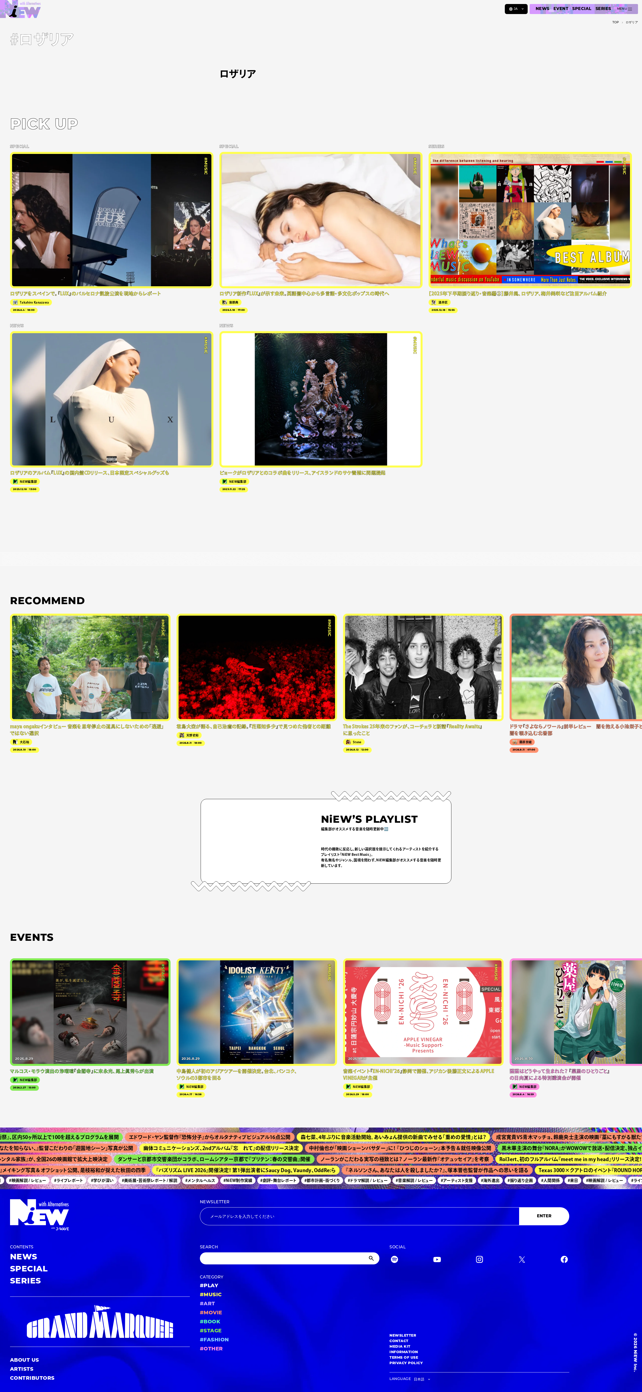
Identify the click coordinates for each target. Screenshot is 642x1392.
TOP (615, 22)
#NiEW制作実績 (203, 1180)
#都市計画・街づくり (287, 1180)
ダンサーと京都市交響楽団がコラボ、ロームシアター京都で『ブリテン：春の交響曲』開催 (169, 1159)
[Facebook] (564, 1260)
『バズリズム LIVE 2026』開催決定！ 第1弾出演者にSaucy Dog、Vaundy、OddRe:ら (206, 1170)
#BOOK (210, 1322)
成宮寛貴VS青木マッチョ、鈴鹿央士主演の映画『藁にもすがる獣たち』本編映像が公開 (527, 1137)
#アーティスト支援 (422, 1180)
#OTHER (211, 1349)
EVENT (560, 9)
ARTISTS (21, 1369)
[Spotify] (394, 1260)
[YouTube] (437, 1260)
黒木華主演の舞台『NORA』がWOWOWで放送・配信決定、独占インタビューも (533, 1148)
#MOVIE (211, 1313)
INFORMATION (403, 1352)
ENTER (544, 1216)
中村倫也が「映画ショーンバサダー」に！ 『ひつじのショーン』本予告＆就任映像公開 (348, 1148)
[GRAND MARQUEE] (100, 1321)
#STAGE (211, 1331)
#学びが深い (67, 1180)
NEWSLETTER (215, 1202)
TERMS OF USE (403, 1358)
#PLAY (209, 1285)
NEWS (542, 9)
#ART (207, 1304)
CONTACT (398, 1341)
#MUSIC (211, 1294)
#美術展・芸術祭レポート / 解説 (114, 1180)
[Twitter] (522, 1260)
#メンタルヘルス (165, 1180)
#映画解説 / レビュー (569, 1180)
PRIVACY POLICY (406, 1363)
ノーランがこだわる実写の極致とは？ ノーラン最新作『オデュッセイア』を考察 (360, 1159)
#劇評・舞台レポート (243, 1180)
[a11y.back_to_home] (20, 11)
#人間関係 (515, 1180)
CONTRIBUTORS (32, 1378)
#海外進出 (455, 1180)
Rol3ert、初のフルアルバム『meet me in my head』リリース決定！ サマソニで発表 (543, 1159)
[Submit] (371, 1258)
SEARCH (209, 1247)
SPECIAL (581, 9)
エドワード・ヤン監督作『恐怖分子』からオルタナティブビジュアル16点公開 (147, 1137)
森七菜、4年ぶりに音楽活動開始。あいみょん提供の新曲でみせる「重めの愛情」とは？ (331, 1137)
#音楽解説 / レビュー (379, 1180)
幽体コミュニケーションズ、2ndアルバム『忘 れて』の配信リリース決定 (169, 1148)
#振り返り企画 (485, 1180)
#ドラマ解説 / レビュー (333, 1180)
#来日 (538, 1180)
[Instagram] (479, 1260)
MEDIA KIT (399, 1347)
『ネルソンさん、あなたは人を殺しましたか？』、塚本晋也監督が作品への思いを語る (397, 1170)
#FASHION (214, 1340)
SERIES (603, 9)
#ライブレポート (33, 1180)
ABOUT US (24, 1360)
